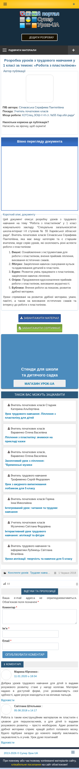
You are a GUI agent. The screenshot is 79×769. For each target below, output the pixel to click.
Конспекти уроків (18, 572)
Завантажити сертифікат (40, 327)
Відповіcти (7, 700)
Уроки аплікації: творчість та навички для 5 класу (38, 558)
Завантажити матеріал (41, 318)
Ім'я (5, 628)
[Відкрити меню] (73, 50)
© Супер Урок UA (21, 753)
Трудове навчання (41, 572)
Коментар (9, 607)
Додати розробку (41, 37)
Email (6, 640)
